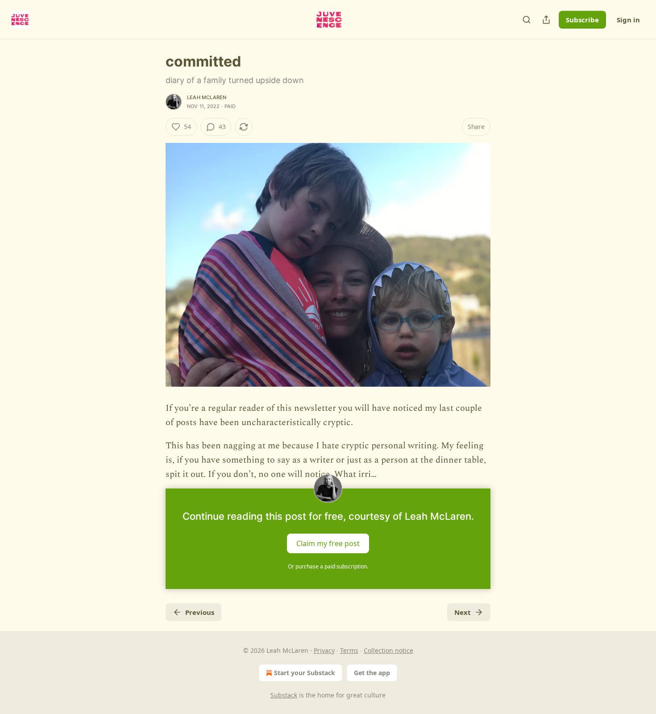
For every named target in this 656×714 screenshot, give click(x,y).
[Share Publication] (546, 20)
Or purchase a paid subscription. (328, 566)
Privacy (324, 650)
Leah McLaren (206, 97)
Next (462, 612)
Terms (349, 650)
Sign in (628, 19)
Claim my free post (328, 543)
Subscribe (582, 19)
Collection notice (388, 650)
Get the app (372, 672)
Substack (283, 695)
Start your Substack (304, 672)
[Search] (527, 20)
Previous (199, 612)
